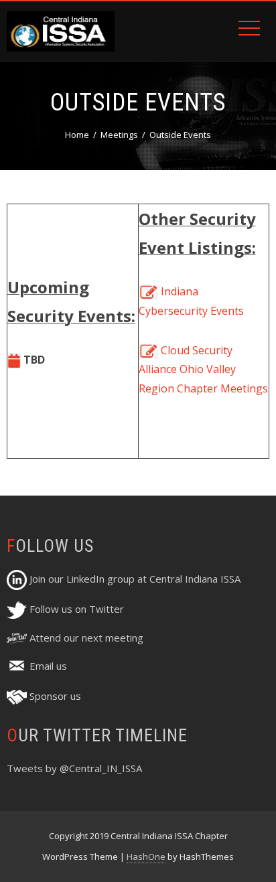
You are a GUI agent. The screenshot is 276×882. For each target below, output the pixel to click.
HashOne (146, 857)
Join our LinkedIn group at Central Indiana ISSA (133, 578)
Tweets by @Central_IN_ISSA (74, 768)
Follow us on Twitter (75, 608)
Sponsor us (54, 696)
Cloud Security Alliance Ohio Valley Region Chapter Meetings (203, 369)
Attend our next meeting (85, 637)
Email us (47, 665)
